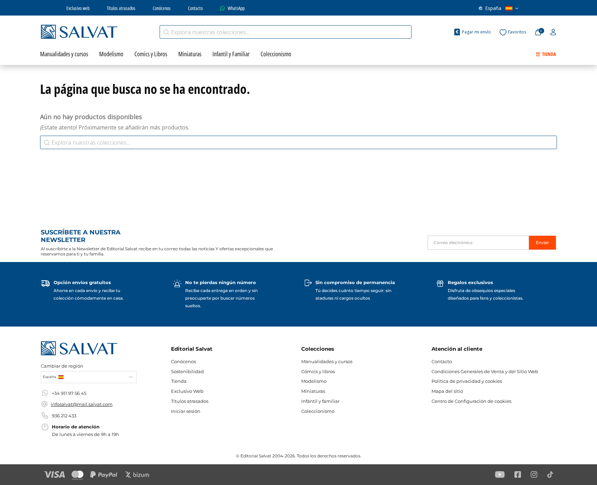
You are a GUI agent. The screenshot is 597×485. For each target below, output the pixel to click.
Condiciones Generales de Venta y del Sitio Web (485, 371)
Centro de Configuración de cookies (471, 401)
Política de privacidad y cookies (467, 381)
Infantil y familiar (320, 401)
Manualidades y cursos (326, 361)
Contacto (195, 8)
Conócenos (162, 8)
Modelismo (313, 381)
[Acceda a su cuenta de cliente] (553, 32)
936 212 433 (64, 415)
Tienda (179, 381)
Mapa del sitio (447, 391)
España (493, 8)
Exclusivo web (77, 8)
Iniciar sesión (185, 411)
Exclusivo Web (187, 391)
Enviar (542, 242)
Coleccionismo (317, 411)
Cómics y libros (318, 371)
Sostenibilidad (187, 371)
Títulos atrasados (121, 8)
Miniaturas (313, 391)
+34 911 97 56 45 (69, 393)
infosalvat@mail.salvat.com (82, 404)
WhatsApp (236, 8)
